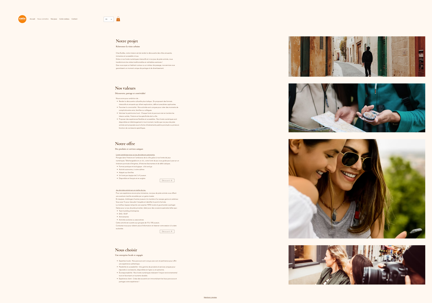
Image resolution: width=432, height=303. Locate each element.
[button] (118, 19)
